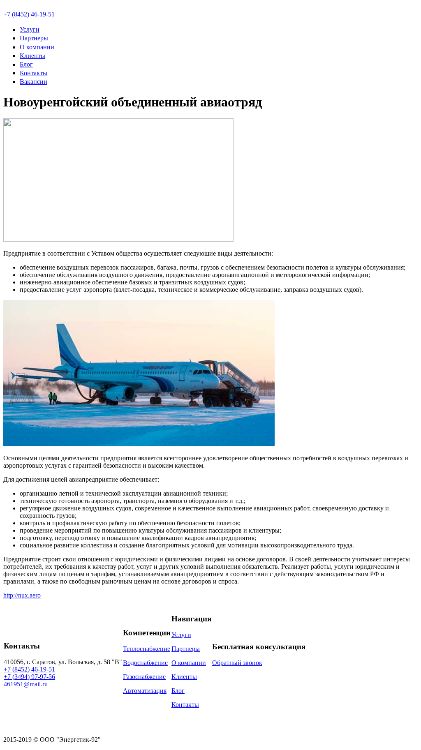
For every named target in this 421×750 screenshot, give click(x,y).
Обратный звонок (237, 662)
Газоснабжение (144, 676)
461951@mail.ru (26, 684)
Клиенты (32, 55)
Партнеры (34, 38)
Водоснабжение (145, 662)
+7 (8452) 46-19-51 (29, 14)
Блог (26, 64)
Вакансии (33, 81)
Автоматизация (145, 690)
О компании (37, 47)
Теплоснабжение (146, 648)
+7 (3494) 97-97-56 (29, 676)
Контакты (33, 72)
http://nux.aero (22, 595)
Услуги (29, 29)
